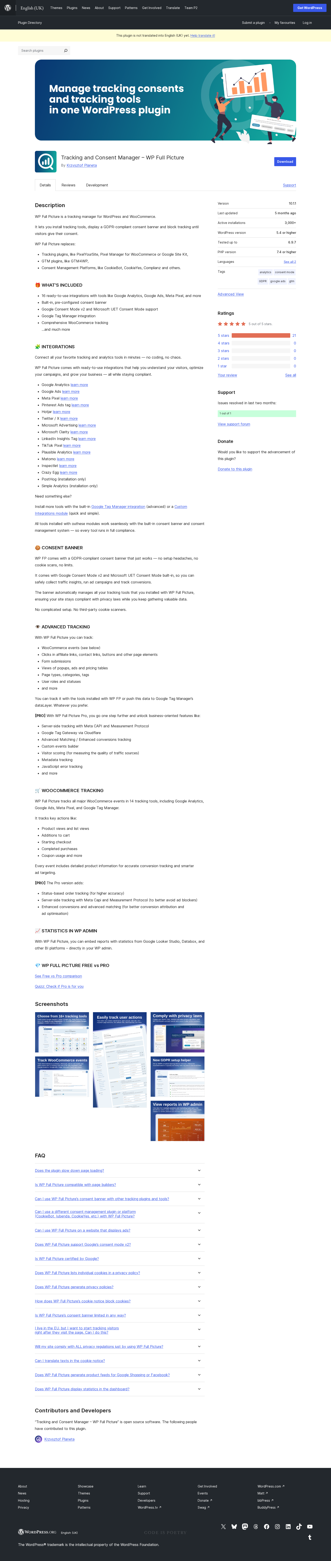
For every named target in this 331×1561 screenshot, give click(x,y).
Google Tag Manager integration (118, 506)
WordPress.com (271, 1486)
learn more (79, 384)
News (22, 1493)
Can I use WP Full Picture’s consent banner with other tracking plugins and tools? (102, 1199)
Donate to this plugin (235, 469)
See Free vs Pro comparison (58, 976)
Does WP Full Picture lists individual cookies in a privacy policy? (87, 1273)
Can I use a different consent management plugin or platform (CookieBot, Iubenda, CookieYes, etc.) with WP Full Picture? (85, 1214)
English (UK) (69, 1532)
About (22, 1486)
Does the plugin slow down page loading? (69, 1170)
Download (285, 161)
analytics (265, 272)
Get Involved (207, 1486)
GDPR (263, 281)
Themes (84, 1493)
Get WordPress (309, 8)
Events (203, 1493)
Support (289, 185)
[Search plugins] (65, 50)
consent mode (284, 272)
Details (45, 185)
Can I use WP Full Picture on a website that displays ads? (82, 1230)
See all (290, 375)
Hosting (23, 1500)
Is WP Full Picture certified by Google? (67, 1259)
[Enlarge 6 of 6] (198, 1106)
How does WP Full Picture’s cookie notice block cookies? (83, 1301)
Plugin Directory (30, 23)
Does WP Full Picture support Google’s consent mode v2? (83, 1244)
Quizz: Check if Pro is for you (59, 986)
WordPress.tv (150, 1507)
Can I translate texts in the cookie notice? (70, 1361)
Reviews (68, 185)
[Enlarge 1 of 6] (83, 1018)
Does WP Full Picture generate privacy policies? (74, 1287)
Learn (142, 1486)
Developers (146, 1500)
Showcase (85, 1486)
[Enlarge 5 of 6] (198, 1062)
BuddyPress (268, 1507)
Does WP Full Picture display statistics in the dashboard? (82, 1389)
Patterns (84, 1507)
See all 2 (290, 262)
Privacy (23, 1507)
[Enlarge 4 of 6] (198, 1018)
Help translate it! (202, 35)
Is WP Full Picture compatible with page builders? (75, 1185)
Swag (204, 1507)
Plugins (83, 1500)
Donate (205, 1500)
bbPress (266, 1500)
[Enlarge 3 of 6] (140, 1018)
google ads (278, 281)
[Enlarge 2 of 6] (83, 1062)
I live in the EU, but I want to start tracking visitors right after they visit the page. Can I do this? (77, 1330)
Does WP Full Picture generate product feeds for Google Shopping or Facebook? (102, 1375)
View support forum (234, 424)
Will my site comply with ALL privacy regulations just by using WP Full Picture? (99, 1346)
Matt (263, 1493)
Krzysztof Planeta (82, 165)
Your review (227, 375)
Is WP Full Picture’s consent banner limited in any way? (80, 1315)
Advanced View (231, 294)
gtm (291, 281)
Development (97, 185)
